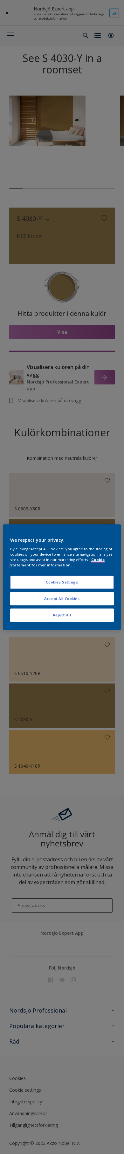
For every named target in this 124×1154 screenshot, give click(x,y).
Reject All (62, 615)
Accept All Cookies (61, 598)
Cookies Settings (62, 582)
